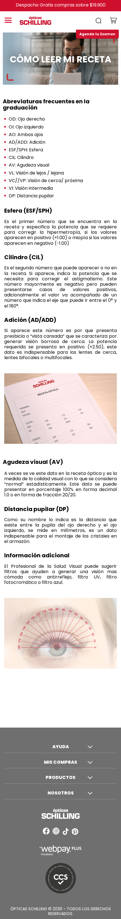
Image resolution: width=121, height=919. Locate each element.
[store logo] (39, 20)
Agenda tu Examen (97, 34)
